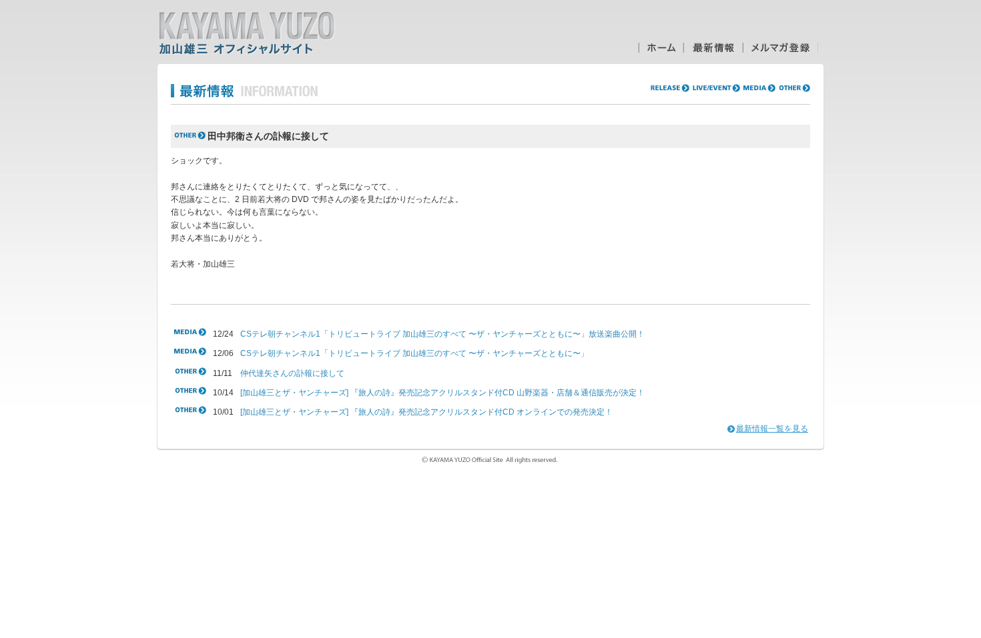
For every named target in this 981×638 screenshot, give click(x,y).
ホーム (660, 47)
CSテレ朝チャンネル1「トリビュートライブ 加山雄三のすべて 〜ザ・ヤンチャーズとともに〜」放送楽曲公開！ (442, 334)
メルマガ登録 (780, 47)
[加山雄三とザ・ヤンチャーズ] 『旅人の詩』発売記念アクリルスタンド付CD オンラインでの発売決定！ (426, 412)
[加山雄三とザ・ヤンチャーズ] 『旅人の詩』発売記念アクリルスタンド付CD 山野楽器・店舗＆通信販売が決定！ (442, 392)
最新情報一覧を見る (772, 428)
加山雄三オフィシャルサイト (247, 33)
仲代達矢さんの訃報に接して (292, 373)
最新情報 (713, 47)
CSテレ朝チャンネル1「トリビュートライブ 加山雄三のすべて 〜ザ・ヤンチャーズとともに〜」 (414, 353)
